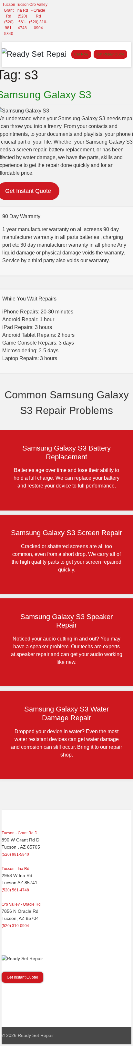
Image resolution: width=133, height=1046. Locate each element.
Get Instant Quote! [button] (22, 977)
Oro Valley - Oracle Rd (38, 10)
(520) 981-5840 (9, 28)
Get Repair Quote (110, 54)
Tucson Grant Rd (8, 10)
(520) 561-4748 (22, 22)
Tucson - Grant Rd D (19, 833)
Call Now (81, 54)
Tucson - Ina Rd (15, 868)
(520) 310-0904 (15, 925)
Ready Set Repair (36, 1035)
